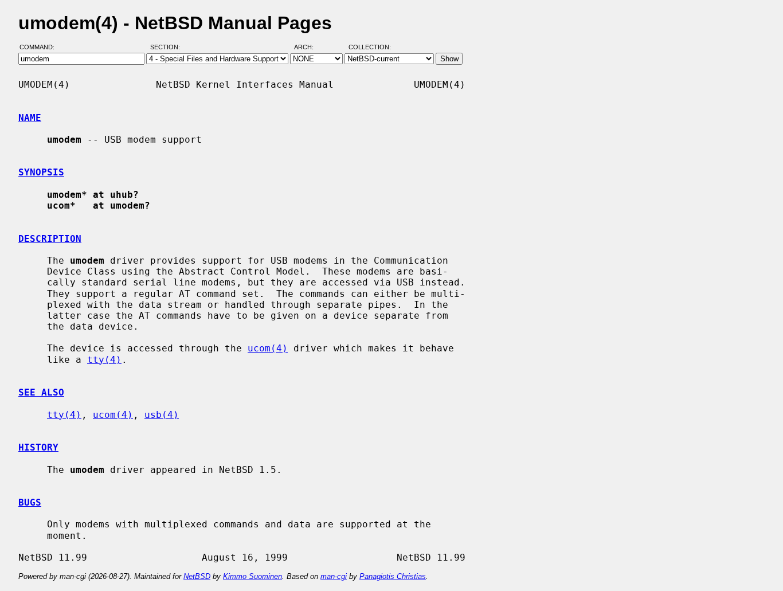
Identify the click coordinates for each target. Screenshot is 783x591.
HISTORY (38, 447)
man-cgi (333, 576)
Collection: (370, 47)
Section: (167, 47)
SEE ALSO (41, 392)
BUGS (29, 502)
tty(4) (104, 359)
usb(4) (161, 414)
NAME (29, 117)
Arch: (309, 47)
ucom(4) (268, 348)
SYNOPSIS (41, 172)
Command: (40, 47)
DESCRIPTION (49, 238)
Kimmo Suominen (252, 576)
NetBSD (196, 576)
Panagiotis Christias (392, 576)
